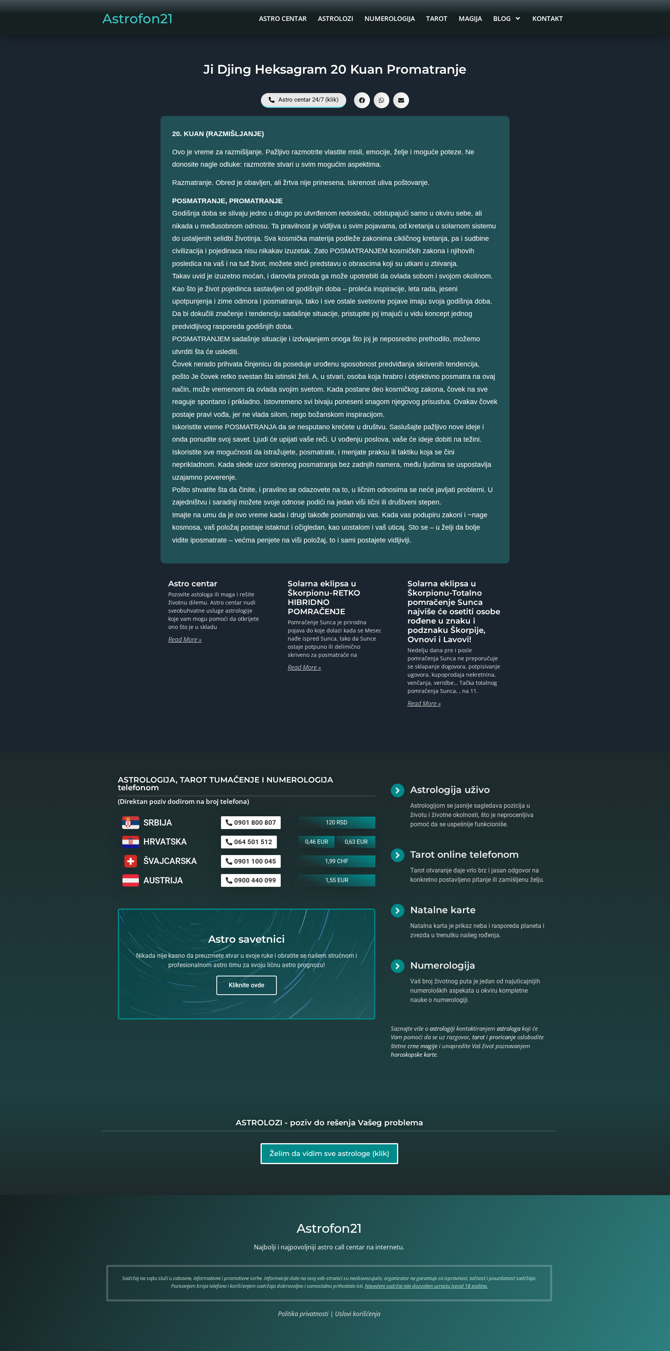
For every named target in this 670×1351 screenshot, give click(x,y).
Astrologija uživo (450, 789)
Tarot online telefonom (464, 854)
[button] (362, 100)
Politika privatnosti (303, 1314)
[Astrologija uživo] (397, 790)
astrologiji (442, 1028)
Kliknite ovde (246, 985)
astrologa (508, 1028)
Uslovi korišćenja (357, 1314)
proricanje (502, 1037)
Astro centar (192, 583)
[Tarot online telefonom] (397, 855)
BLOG (502, 18)
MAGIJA (470, 18)
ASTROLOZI (335, 18)
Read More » (185, 639)
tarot (478, 1037)
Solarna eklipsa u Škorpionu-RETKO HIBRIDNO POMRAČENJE (324, 597)
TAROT (436, 18)
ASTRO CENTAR (283, 18)
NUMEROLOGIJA (389, 18)
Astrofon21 (137, 18)
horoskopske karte (414, 1054)
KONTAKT (547, 18)
